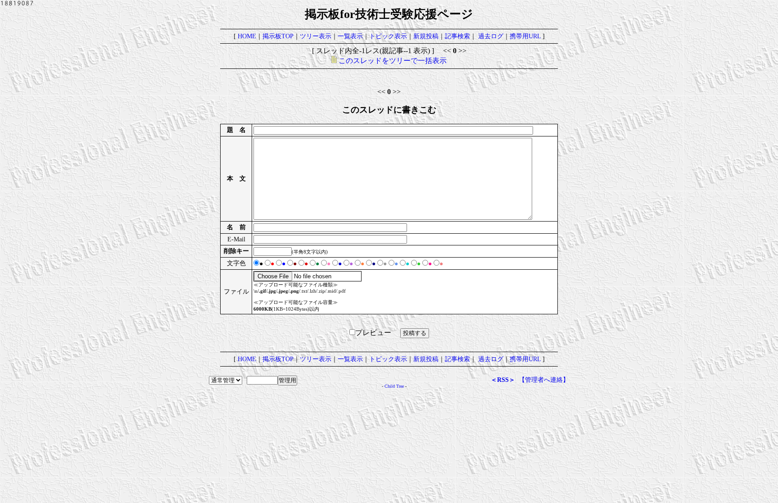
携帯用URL (525, 36)
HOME (247, 36)
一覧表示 (350, 36)
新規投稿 (426, 36)
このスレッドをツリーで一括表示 (392, 60)
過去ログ (490, 36)
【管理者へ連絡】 (544, 379)
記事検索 (457, 36)
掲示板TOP (278, 36)
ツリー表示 (315, 36)
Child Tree (394, 386)
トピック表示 (388, 36)
